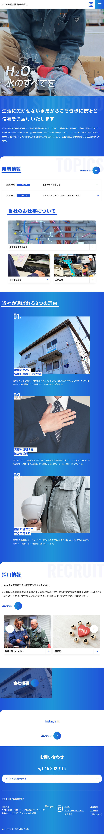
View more (88, 170)
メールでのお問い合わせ (52, 778)
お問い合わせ (96, 814)
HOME (67, 806)
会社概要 (94, 810)
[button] (10, 629)
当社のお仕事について (74, 810)
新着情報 (68, 814)
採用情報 (94, 806)
